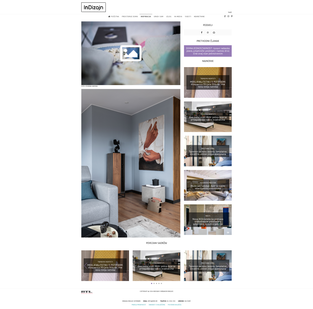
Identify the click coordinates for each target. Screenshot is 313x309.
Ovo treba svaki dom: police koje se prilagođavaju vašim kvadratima (208, 118)
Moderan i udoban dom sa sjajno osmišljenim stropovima (208, 187)
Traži (230, 12)
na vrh (229, 291)
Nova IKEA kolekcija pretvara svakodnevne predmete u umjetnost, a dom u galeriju (207, 221)
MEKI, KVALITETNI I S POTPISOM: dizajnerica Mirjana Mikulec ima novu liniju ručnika (208, 84)
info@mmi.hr (152, 301)
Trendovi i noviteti (208, 79)
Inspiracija (146, 16)
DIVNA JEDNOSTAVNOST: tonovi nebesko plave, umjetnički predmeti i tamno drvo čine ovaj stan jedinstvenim (208, 51)
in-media (178, 16)
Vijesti (188, 16)
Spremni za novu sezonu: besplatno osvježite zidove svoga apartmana (208, 153)
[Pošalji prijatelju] (214, 32)
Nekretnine (199, 16)
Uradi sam (158, 16)
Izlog (168, 16)
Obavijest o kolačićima (157, 305)
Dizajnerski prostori (208, 183)
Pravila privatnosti (139, 305)
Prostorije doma (130, 16)
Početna (115, 16)
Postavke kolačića (174, 305)
